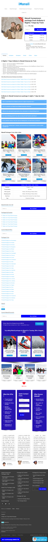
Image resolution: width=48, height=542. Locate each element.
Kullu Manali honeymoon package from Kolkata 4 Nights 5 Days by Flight (15, 86)
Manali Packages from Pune (7, 287)
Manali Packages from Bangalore (8, 246)
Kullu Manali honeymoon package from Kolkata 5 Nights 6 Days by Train (15, 84)
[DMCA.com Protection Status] (5, 522)
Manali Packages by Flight (38, 480)
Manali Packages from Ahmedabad (9, 240)
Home (6, 8)
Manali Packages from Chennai (8, 255)
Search (3, 309)
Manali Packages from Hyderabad (9, 263)
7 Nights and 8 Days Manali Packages (9, 226)
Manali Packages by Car (38, 478)
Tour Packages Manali (22, 500)
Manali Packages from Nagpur (8, 285)
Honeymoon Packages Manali (24, 498)
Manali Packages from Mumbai (8, 282)
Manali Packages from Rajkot (8, 291)
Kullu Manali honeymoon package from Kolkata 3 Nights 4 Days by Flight (15, 89)
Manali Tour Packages (38, 8)
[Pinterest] (9, 504)
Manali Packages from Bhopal (8, 248)
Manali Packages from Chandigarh (9, 253)
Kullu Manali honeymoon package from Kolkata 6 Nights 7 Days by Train (15, 81)
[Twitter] (6, 504)
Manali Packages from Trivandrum (9, 295)
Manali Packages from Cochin (8, 257)
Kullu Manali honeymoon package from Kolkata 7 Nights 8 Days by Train (15, 79)
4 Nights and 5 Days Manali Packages (9, 219)
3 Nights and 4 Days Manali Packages (9, 217)
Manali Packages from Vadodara (8, 297)
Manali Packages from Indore (8, 265)
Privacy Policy (20, 535)
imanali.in (3, 514)
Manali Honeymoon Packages (25, 8)
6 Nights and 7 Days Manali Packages (9, 224)
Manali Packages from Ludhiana (8, 280)
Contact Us (24, 12)
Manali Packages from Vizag (8, 299)
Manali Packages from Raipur (8, 289)
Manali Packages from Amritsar (8, 244)
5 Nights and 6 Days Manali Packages (9, 221)
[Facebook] (2, 504)
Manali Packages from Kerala (8, 274)
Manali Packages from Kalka (8, 272)
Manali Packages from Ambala (8, 242)
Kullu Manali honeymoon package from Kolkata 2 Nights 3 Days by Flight (15, 91)
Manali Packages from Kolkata (8, 276)
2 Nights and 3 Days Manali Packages (9, 215)
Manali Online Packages (5, 535)
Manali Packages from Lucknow (8, 278)
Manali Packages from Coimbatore (9, 259)
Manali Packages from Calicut (8, 251)
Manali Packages (13, 8)
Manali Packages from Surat (7, 293)
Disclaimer (3, 531)
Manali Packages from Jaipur (8, 268)
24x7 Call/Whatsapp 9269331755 (10, 539)
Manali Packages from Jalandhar (8, 270)
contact (31, 43)
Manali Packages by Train (38, 482)
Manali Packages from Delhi (7, 261)
